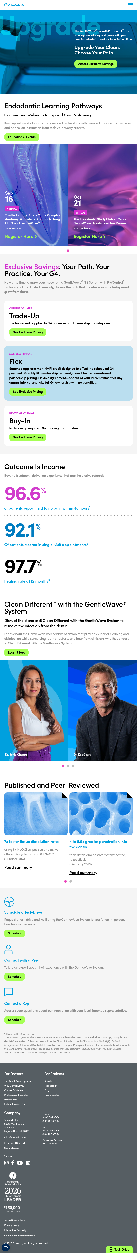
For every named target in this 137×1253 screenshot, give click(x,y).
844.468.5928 (49, 1143)
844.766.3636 (50, 1134)
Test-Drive (121, 1249)
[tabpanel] (34, 195)
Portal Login (10, 1099)
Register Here (19, 236)
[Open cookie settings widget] (6, 1247)
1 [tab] (68, 250)
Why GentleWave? (14, 1085)
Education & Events (21, 136)
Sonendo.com (11, 1147)
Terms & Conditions (14, 1219)
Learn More (16, 652)
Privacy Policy (11, 1225)
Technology (50, 1085)
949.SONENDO (50, 1117)
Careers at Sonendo (15, 1142)
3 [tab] (73, 766)
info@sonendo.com (14, 1137)
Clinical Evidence (13, 1090)
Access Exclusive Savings (96, 63)
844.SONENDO (50, 1130)
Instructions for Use (14, 1104)
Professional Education (16, 1094)
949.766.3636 (50, 1121)
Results (48, 1081)
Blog (46, 1090)
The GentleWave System (17, 1081)
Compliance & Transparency (19, 1235)
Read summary (18, 867)
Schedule (14, 933)
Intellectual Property (15, 1230)
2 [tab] (68, 766)
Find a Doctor (51, 1094)
